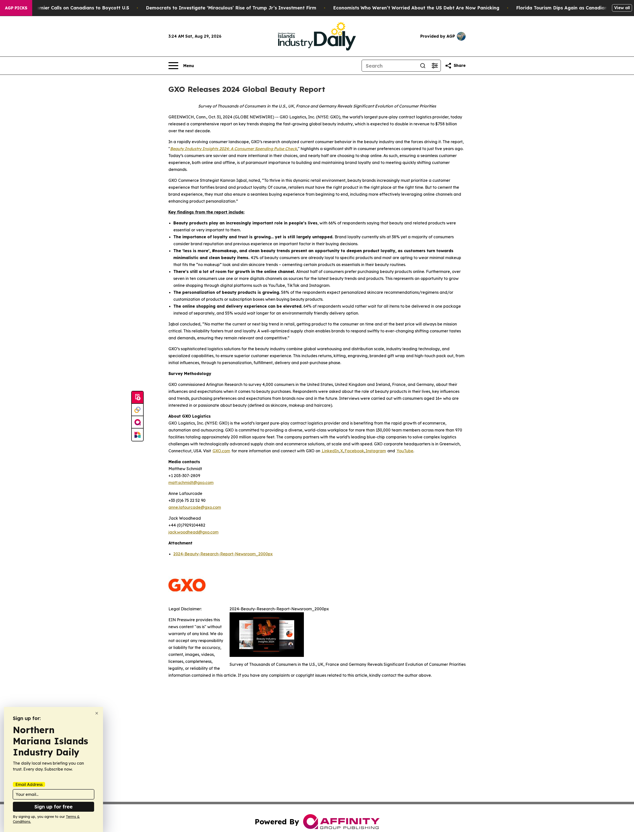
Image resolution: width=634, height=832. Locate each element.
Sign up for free (53, 807)
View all (622, 7)
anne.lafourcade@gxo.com (194, 507)
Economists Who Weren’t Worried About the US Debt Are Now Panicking (416, 8)
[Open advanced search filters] (435, 65)
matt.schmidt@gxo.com (190, 482)
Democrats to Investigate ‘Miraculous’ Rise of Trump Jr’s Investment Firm (231, 8)
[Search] (423, 65)
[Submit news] (137, 397)
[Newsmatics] (137, 435)
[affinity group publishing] (137, 422)
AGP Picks (16, 7)
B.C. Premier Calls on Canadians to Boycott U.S (75, 8)
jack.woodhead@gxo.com (193, 532)
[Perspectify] (137, 410)
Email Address (29, 784)
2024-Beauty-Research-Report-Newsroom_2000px (223, 553)
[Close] (96, 713)
